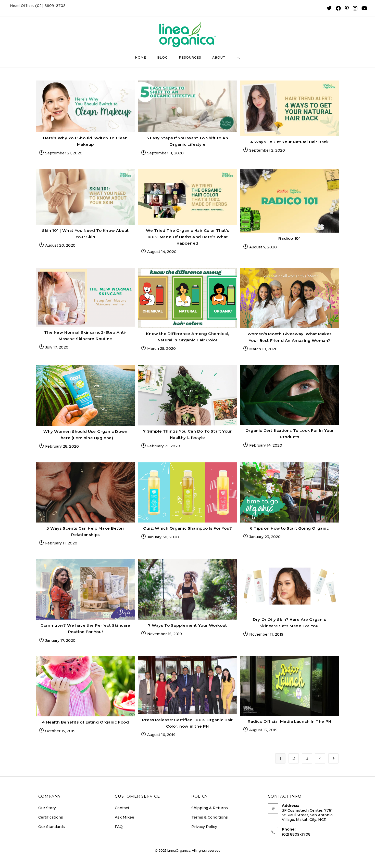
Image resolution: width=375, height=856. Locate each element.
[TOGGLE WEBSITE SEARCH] (238, 57)
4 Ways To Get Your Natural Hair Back (289, 141)
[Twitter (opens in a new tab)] (329, 8)
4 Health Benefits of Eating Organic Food (85, 722)
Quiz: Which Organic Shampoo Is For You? (187, 528)
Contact (122, 808)
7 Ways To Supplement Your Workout (187, 625)
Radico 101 (289, 238)
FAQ (119, 826)
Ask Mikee (124, 817)
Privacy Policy (204, 826)
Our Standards (51, 826)
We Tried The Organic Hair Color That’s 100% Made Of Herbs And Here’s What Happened (187, 237)
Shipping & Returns (209, 808)
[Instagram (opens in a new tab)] (355, 8)
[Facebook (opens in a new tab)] (338, 8)
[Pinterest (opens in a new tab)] (347, 8)
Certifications (50, 817)
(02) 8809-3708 (38, 5)
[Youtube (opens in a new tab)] (363, 8)
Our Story (47, 808)
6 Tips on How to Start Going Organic (289, 528)
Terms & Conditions (209, 817)
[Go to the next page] (333, 758)
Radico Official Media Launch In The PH (289, 721)
